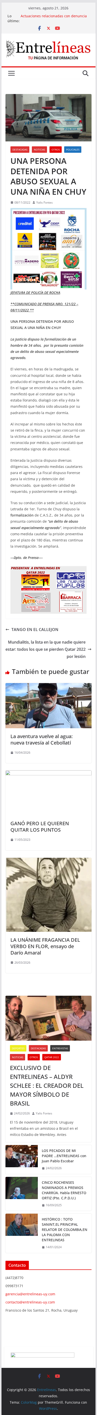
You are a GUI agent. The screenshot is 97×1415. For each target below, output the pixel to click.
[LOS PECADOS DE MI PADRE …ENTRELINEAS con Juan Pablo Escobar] (21, 1159)
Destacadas (19, 149)
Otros (55, 149)
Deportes (18, 1048)
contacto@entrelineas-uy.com (30, 1302)
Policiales (72, 149)
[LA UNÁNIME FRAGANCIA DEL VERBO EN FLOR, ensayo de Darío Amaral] (48, 861)
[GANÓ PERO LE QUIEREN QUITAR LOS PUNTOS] (48, 774)
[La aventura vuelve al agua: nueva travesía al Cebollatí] (48, 686)
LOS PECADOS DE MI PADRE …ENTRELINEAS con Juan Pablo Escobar (64, 1155)
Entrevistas (60, 1048)
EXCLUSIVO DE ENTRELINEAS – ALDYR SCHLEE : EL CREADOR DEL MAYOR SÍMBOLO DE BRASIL (47, 1085)
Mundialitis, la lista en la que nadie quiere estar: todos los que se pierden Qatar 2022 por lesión (45, 649)
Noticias (39, 149)
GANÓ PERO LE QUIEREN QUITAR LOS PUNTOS (39, 826)
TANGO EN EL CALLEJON (34, 629)
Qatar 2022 (51, 1057)
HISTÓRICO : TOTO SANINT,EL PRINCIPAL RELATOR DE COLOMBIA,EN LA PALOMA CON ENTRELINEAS (64, 1229)
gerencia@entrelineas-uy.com (30, 1294)
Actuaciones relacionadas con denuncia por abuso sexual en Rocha (54, 18)
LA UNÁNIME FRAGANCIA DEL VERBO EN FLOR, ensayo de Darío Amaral (45, 946)
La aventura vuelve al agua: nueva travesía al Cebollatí (41, 739)
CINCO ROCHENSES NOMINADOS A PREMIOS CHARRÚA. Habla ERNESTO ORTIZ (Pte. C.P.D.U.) (64, 1190)
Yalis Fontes (44, 202)
